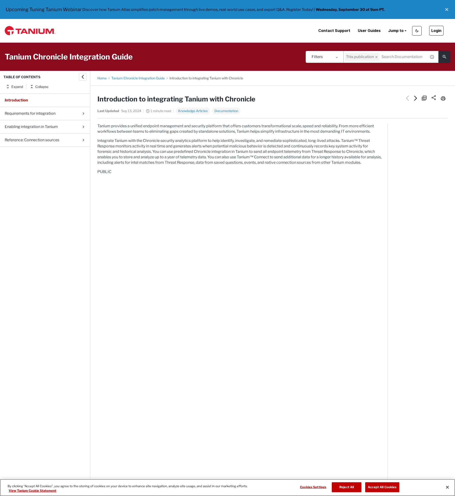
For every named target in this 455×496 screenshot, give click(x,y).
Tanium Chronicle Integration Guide (138, 78)
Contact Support (334, 30)
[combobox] (385, 57)
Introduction (16, 100)
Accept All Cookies (382, 487)
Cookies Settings (313, 487)
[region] (227, 487)
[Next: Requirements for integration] (416, 98)
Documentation (226, 111)
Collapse (41, 87)
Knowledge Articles (193, 111)
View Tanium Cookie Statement (32, 491)
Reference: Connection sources (32, 140)
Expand (17, 87)
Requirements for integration (30, 113)
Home (102, 78)
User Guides (369, 30)
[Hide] (82, 77)
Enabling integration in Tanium (31, 126)
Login (436, 30)
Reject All (346, 487)
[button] (446, 9)
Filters (317, 57)
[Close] (447, 487)
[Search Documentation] (444, 57)
